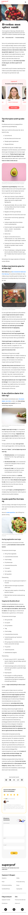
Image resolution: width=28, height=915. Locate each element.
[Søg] (25, 2)
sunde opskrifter (10, 512)
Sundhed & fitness (6, 888)
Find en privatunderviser (20, 899)
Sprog (17, 885)
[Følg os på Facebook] (5, 909)
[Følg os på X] (14, 909)
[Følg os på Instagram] (22, 909)
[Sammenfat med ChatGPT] (6, 780)
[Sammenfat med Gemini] (14, 780)
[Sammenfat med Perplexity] (22, 780)
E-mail (5, 845)
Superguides (19, 888)
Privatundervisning (20, 881)
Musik (3, 881)
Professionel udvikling (7, 885)
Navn (4, 838)
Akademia (4, 878)
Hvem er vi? (17, 903)
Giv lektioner (4, 903)
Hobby (17, 878)
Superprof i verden (6, 899)
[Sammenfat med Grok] (18, 780)
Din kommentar (6, 823)
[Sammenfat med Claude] (10, 780)
